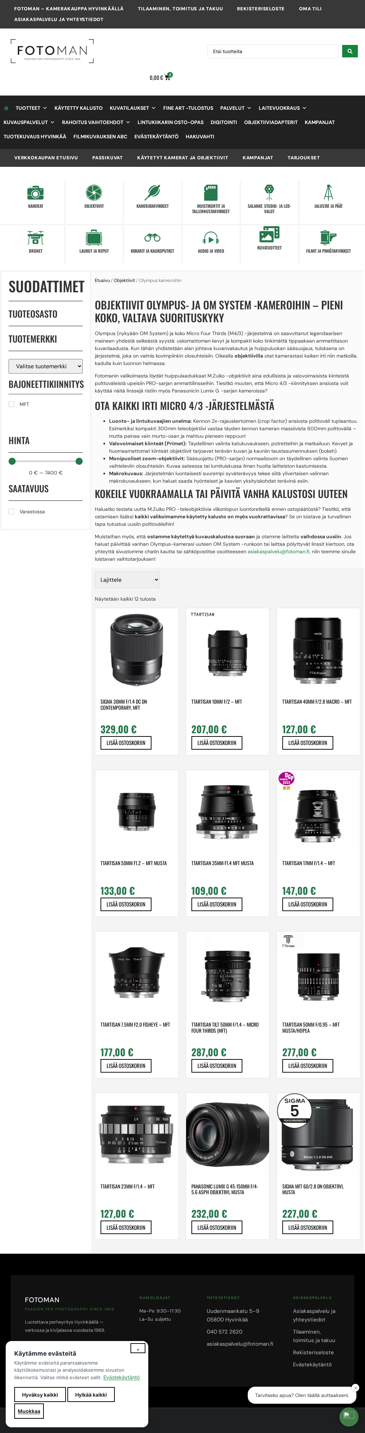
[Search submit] (350, 51)
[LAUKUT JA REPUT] (94, 238)
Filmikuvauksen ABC (100, 136)
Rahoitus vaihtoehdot (92, 122)
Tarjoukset (304, 158)
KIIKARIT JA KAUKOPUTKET (152, 251)
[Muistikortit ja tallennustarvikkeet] (211, 193)
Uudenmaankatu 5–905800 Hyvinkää (233, 1315)
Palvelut (232, 108)
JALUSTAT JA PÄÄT (328, 206)
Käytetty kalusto (79, 108)
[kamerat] (35, 193)
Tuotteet (28, 108)
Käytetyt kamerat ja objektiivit (182, 158)
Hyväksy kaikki (40, 1395)
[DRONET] (35, 238)
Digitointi (224, 122)
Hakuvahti (200, 136)
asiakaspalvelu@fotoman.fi (278, 551)
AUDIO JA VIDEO (211, 251)
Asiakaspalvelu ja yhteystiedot (59, 19)
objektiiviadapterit (271, 122)
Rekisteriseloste (261, 9)
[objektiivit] (94, 193)
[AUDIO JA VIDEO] (211, 238)
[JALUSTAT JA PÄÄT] (328, 193)
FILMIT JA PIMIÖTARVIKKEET (328, 251)
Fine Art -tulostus (188, 108)
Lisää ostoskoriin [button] (126, 742)
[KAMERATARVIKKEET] (152, 193)
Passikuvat (107, 158)
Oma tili (310, 9)
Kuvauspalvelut (26, 122)
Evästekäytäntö (156, 136)
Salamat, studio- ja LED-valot (269, 208)
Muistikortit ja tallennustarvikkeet (211, 208)
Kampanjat (320, 122)
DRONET (35, 251)
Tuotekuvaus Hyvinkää (35, 136)
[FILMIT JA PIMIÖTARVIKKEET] (328, 238)
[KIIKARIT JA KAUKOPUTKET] (152, 238)
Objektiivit (124, 280)
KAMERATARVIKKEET (153, 206)
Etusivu (102, 280)
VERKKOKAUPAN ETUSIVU (46, 158)
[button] (349, 1417)
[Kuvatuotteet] (269, 234)
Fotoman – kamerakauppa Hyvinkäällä (69, 9)
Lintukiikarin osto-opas (171, 122)
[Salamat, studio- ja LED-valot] (269, 193)
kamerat (35, 206)
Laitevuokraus (279, 108)
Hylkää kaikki (91, 1395)
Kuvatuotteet (269, 248)
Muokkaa (29, 1411)
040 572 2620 (224, 1331)
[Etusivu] (6, 108)
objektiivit (94, 206)
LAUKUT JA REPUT (94, 251)
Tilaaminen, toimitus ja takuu (180, 9)
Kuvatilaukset (129, 108)
